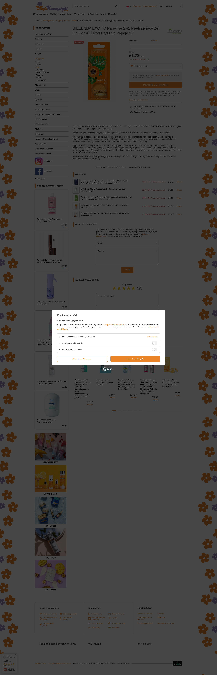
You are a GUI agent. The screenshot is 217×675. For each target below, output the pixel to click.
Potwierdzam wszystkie (135, 359)
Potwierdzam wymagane (82, 359)
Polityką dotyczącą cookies (114, 324)
